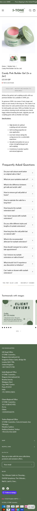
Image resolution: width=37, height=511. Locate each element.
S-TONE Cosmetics (12, 502)
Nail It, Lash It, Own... (9, 481)
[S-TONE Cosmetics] (18, 10)
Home (4, 66)
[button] (30, 10)
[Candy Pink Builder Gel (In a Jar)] (13, 58)
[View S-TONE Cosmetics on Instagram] (3, 488)
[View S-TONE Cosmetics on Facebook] (7, 488)
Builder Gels (11, 66)
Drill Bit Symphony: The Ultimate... (14, 478)
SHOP (3, 440)
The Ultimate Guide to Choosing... (14, 475)
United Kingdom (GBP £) (11, 499)
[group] (18, 2)
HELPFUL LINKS (6, 446)
